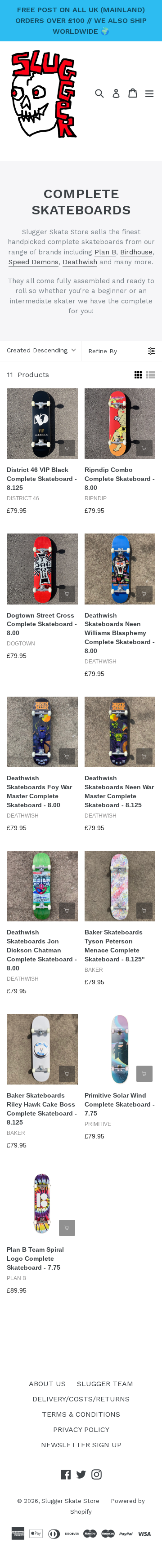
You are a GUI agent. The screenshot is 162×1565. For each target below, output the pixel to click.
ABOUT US (47, 1383)
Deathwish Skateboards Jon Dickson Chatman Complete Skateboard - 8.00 (42, 950)
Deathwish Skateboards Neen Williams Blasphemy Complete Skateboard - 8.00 (120, 633)
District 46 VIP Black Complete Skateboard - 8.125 (42, 478)
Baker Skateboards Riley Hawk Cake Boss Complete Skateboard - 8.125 (42, 1109)
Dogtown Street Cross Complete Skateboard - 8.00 (42, 624)
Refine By (102, 351)
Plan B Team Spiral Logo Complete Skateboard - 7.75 (35, 1258)
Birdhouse (136, 252)
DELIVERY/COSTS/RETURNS (81, 1399)
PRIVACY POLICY (81, 1429)
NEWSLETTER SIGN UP (81, 1445)
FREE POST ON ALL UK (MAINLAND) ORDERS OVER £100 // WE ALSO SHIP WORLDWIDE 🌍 (81, 20)
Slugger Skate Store (70, 1501)
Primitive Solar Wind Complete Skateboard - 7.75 (120, 1104)
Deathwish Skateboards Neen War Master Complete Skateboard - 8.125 (119, 791)
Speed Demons (33, 262)
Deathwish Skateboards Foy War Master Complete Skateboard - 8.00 (39, 791)
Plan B (105, 252)
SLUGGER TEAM (105, 1383)
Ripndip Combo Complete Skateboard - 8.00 (120, 478)
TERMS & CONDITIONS (81, 1414)
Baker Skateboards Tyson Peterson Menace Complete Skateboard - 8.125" (115, 946)
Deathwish (80, 262)
